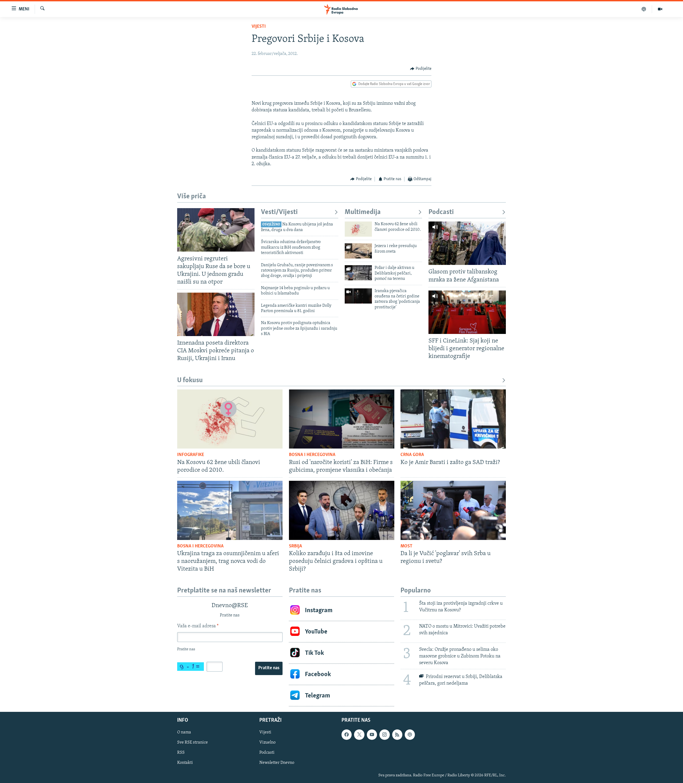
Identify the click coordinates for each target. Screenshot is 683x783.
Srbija (295, 546)
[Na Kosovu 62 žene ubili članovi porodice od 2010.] (358, 229)
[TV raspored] (410, 735)
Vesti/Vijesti (279, 212)
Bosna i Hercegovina (312, 455)
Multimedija (363, 212)
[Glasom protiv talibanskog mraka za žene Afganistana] (467, 243)
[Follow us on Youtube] (372, 735)
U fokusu (190, 380)
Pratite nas (268, 668)
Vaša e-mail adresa (198, 626)
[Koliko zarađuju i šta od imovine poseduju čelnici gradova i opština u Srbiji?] (341, 510)
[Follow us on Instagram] (384, 735)
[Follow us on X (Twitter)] (359, 735)
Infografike (190, 455)
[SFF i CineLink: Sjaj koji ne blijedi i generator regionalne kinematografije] (467, 312)
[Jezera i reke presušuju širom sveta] (358, 251)
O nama (184, 732)
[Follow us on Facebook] (347, 735)
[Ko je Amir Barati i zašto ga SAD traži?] (453, 419)
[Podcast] (644, 9)
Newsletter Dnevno (276, 763)
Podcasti (441, 212)
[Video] (660, 9)
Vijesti (259, 26)
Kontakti (185, 763)
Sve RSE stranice (192, 743)
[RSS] (397, 735)
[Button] (420, 68)
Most (406, 546)
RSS (181, 753)
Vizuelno (267, 743)
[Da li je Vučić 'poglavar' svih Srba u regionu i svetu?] (453, 510)
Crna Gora (412, 455)
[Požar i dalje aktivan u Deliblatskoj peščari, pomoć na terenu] (358, 272)
